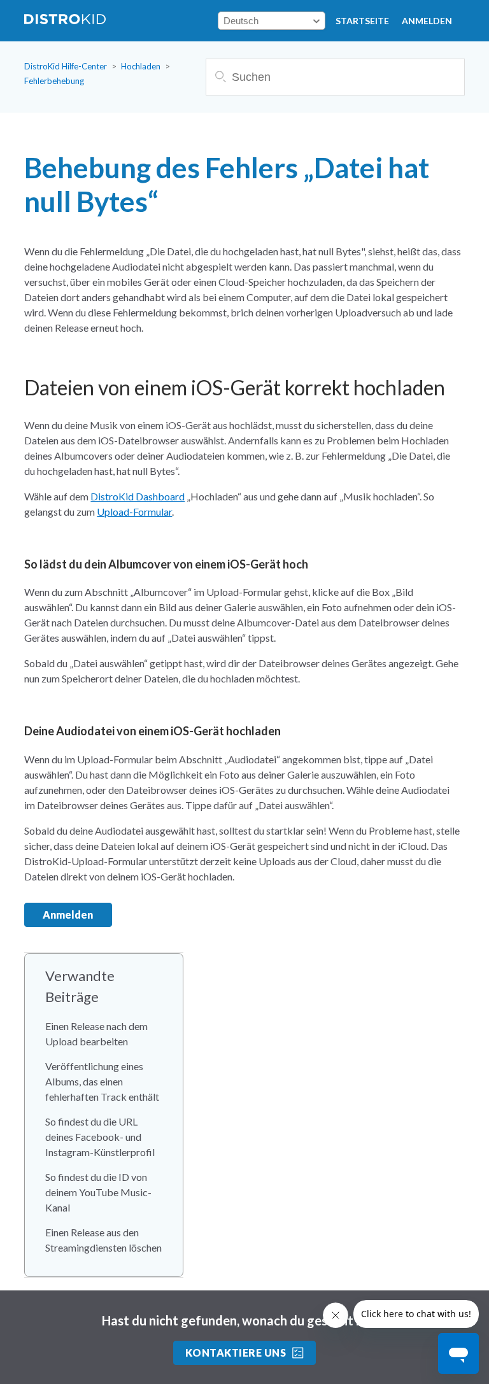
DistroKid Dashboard (137, 496)
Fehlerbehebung (54, 81)
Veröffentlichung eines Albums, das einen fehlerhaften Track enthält (102, 1081)
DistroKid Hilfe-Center (65, 66)
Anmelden (427, 20)
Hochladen (140, 66)
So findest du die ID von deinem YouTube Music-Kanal (98, 1192)
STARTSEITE (362, 20)
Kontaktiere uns (235, 1352)
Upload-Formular (134, 511)
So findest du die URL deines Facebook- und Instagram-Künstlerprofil (100, 1136)
